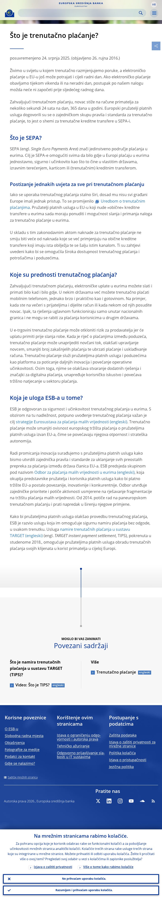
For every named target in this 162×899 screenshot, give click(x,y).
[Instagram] (120, 801)
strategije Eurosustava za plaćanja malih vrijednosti (62, 422)
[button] (154, 4)
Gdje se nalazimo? (20, 763)
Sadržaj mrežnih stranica (23, 777)
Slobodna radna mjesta (24, 736)
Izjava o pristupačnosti (127, 760)
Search (141, 12)
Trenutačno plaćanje (116, 673)
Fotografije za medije (22, 750)
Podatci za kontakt (20, 757)
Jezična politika (121, 767)
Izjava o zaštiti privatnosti (53, 867)
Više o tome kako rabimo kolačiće (108, 867)
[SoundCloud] (142, 801)
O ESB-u (11, 729)
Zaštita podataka (123, 735)
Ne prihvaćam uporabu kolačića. (84, 879)
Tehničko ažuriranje (73, 746)
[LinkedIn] (109, 801)
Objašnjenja (15, 743)
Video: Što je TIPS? (32, 685)
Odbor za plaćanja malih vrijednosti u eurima (75, 473)
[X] (98, 801)
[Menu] (154, 13)
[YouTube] (131, 801)
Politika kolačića (122, 753)
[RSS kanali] (153, 801)
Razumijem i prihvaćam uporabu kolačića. (84, 890)
